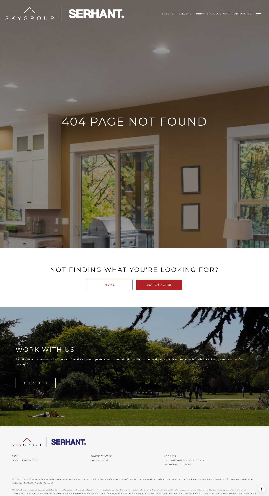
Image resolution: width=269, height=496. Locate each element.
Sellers (184, 13)
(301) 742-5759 (99, 460)
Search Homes (159, 284)
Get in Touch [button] (35, 383)
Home (110, 284)
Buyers (167, 13)
